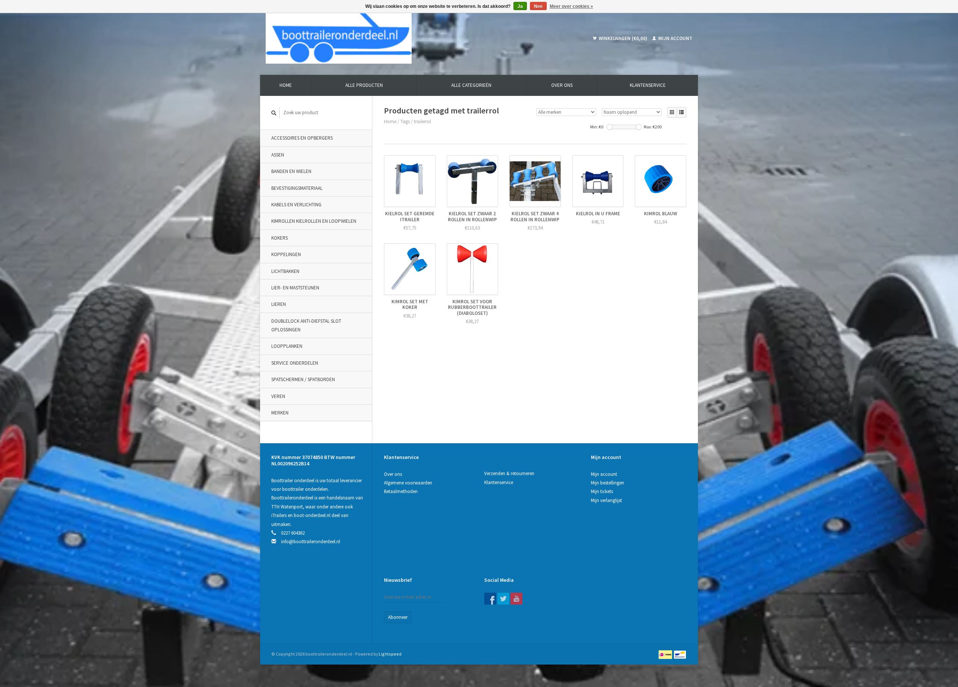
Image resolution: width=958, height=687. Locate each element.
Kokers (279, 238)
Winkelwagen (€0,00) (623, 38)
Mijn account (674, 38)
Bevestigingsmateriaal (297, 188)
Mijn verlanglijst (606, 500)
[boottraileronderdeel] (392, 38)
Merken (280, 413)
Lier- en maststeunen (295, 288)
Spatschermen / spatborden (303, 379)
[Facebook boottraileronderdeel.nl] (490, 599)
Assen (277, 155)
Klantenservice (648, 85)
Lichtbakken (285, 271)
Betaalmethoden (401, 491)
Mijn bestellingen (607, 483)
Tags (405, 121)
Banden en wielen (291, 171)
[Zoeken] (274, 112)
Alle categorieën (471, 85)
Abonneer (398, 617)
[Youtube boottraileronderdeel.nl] (516, 599)
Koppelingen (286, 254)
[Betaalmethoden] (666, 654)
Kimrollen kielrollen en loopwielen (313, 221)
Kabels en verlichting (296, 204)
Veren (278, 396)
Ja (520, 6)
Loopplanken (286, 346)
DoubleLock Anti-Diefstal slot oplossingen (306, 325)
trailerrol (422, 121)
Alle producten (364, 85)
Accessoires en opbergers (302, 138)
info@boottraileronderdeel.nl (310, 541)
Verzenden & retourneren (509, 473)
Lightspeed (390, 654)
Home (286, 85)
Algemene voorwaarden (408, 483)
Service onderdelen (294, 363)
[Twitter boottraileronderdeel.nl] (503, 599)
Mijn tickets (602, 491)
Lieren (278, 304)
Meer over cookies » (571, 6)
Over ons (562, 85)
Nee (538, 6)
